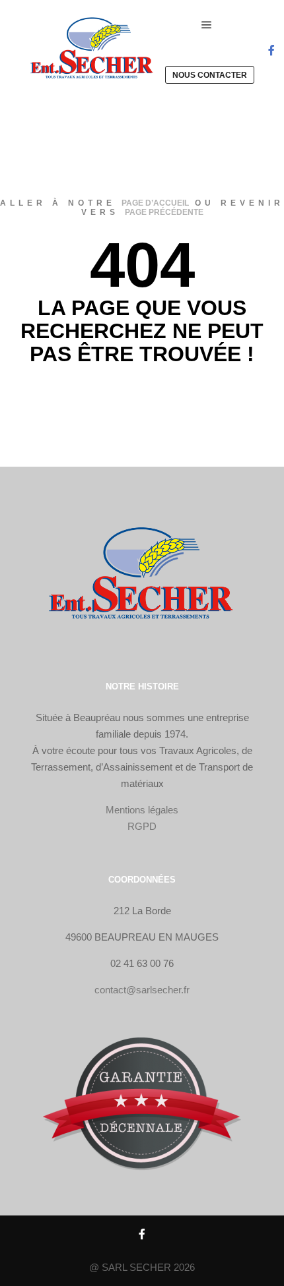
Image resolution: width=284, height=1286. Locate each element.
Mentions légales (142, 809)
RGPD (142, 826)
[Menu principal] (207, 25)
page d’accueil (155, 203)
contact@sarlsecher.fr (142, 989)
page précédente (164, 212)
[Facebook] (271, 50)
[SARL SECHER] (92, 50)
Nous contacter (209, 75)
